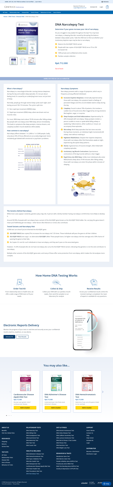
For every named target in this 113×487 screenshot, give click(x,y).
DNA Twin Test (30, 443)
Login (101, 7)
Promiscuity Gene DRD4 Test (65, 464)
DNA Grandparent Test (33, 435)
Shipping (4, 441)
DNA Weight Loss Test (63, 448)
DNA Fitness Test (61, 443)
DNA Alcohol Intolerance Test (65, 430)
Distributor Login (91, 454)
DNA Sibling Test (31, 433)
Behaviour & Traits (46, 12)
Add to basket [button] (25, 408)
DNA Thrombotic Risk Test (34, 471)
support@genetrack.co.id (79, 7)
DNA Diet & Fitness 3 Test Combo (66, 440)
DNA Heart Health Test (33, 469)
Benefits (4, 430)
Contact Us (89, 433)
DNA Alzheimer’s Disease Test (35, 454)
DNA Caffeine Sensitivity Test (65, 435)
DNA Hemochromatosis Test (34, 456)
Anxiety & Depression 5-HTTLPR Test (67, 469)
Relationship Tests (15, 12)
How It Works (57, 12)
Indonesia (106, 1)
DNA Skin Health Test (32, 461)
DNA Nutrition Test (62, 445)
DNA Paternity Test (32, 430)
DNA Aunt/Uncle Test (32, 438)
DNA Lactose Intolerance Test (65, 438)
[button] (10, 391)
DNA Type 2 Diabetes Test (34, 459)
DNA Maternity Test (32, 440)
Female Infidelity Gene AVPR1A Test (67, 461)
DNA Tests (12, 16)
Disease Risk (25, 12)
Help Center (90, 438)
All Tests (5, 12)
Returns (4, 444)
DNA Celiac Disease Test (63, 433)
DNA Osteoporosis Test (33, 464)
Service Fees (5, 446)
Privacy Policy (16, 484)
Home (5, 16)
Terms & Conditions (7, 484)
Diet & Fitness (34, 12)
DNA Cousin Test (31, 445)
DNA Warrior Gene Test (63, 459)
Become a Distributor (92, 451)
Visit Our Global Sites (8, 433)
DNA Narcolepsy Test (32, 473)
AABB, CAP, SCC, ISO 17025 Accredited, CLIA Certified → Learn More (23, 1)
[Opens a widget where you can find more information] (106, 484)
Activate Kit (93, 7)
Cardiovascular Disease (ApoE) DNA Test (24, 395)
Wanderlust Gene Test (63, 456)
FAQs (87, 435)
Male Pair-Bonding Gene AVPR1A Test (67, 466)
